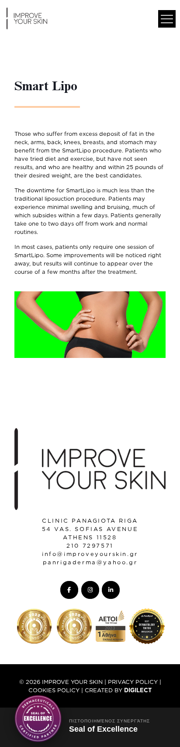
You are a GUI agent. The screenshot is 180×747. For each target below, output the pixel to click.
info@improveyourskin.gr (90, 554)
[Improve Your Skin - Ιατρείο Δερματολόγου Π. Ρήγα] (27, 17)
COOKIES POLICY (54, 690)
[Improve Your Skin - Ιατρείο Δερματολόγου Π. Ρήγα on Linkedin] (111, 590)
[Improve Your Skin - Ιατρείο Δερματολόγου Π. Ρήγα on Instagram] (90, 590)
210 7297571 (90, 545)
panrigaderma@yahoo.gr (90, 562)
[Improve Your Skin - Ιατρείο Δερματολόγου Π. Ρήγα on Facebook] (69, 590)
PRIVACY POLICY (133, 682)
